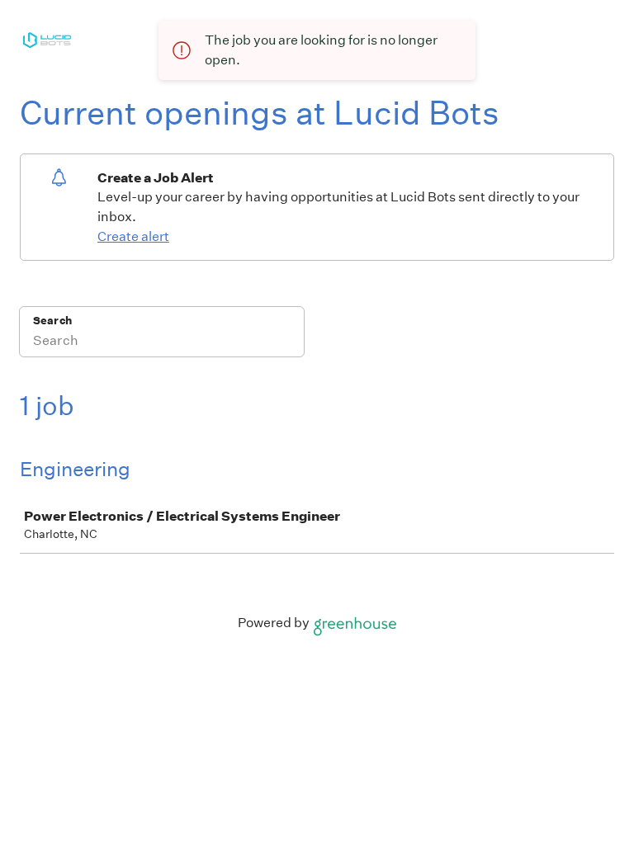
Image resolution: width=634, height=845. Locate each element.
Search (52, 321)
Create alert (133, 236)
